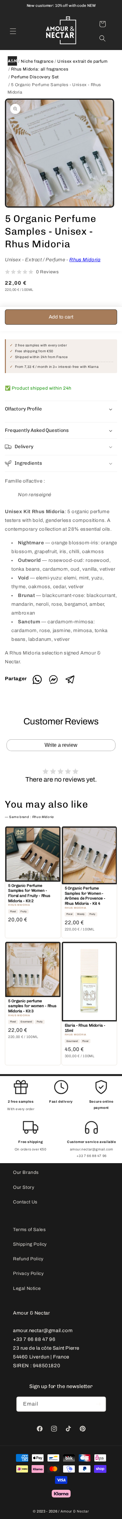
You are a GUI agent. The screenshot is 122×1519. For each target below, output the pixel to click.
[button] (13, 31)
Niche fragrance (37, 61)
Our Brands (26, 1172)
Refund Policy (28, 1258)
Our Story (23, 1187)
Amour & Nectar (75, 1511)
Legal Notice (27, 1288)
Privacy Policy (28, 1273)
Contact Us (25, 1202)
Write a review (61, 745)
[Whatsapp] (39, 683)
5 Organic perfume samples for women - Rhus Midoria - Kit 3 (32, 1006)
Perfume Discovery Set (35, 77)
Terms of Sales (29, 1229)
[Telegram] (70, 683)
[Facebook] (55, 683)
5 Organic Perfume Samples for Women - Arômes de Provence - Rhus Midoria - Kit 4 (85, 896)
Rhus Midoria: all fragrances (39, 69)
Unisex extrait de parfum (82, 61)
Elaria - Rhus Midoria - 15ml (85, 1028)
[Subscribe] (98, 1404)
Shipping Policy (30, 1244)
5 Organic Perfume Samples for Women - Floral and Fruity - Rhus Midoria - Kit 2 (29, 893)
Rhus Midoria (84, 259)
